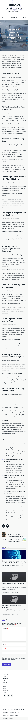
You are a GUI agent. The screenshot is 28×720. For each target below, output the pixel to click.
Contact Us (5, 678)
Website (4, 653)
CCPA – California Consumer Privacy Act (15, 709)
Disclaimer (5, 690)
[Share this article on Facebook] (3, 526)
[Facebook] (11, 17)
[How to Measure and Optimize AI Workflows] (14, 599)
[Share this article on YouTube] (7, 526)
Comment (5, 628)
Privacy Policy (6, 674)
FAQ (4, 680)
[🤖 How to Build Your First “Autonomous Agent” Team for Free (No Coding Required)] (14, 554)
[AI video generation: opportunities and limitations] (14, 577)
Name (4, 644)
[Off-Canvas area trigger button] (2, 17)
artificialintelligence (13, 41)
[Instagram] (16, 17)
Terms (4, 684)
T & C (4, 692)
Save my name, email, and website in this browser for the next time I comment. (14, 659)
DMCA (4, 688)
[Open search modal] (25, 17)
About (4, 676)
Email (4, 648)
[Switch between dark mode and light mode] (23, 17)
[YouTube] (14, 17)
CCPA (4, 686)
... (14, 567)
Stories (16, 715)
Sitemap (5, 682)
